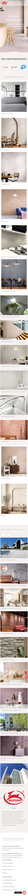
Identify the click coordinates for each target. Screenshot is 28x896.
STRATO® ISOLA (14, 15)
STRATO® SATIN (4, 221)
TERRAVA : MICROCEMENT (7, 114)
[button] (14, 26)
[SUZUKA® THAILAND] (4, 3)
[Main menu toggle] (25, 3)
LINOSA (3, 516)
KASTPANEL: (4, 873)
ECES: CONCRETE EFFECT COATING (9, 880)
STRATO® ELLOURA (5, 184)
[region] (14, 26)
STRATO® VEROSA (5, 478)
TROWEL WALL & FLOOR (7, 883)
